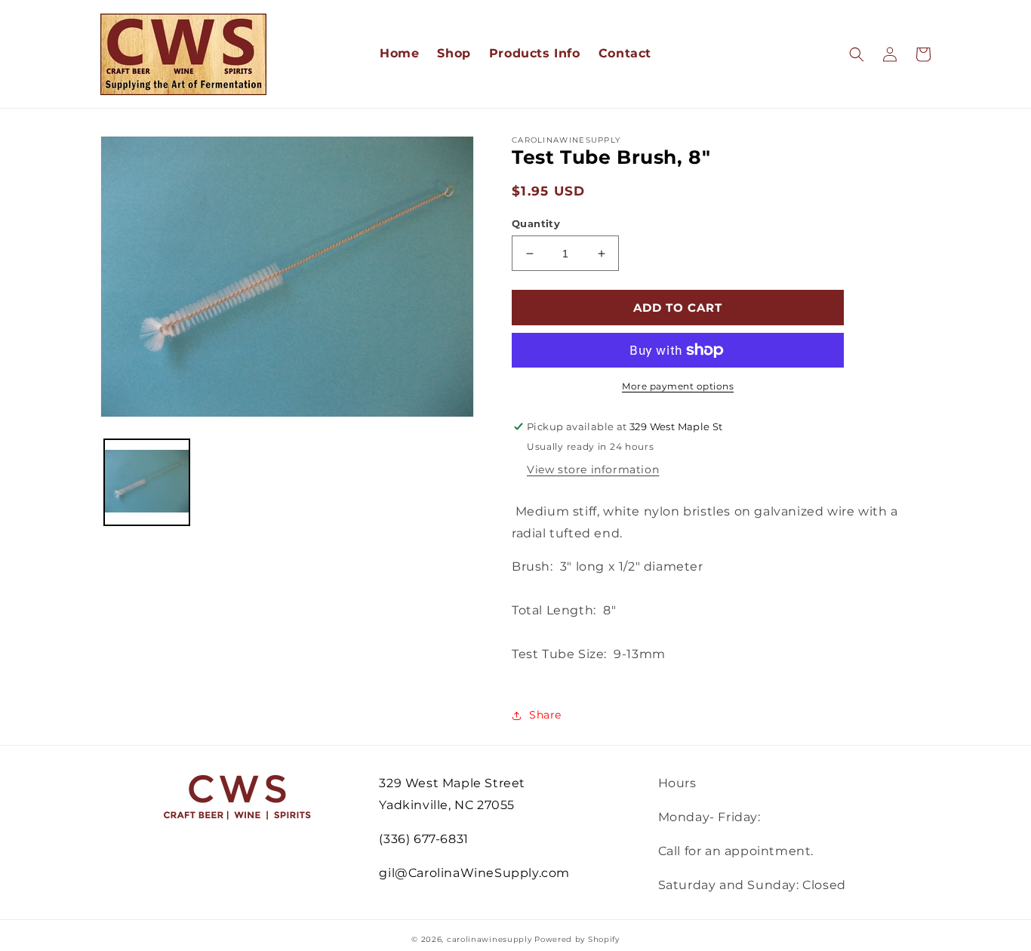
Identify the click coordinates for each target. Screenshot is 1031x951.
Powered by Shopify (577, 939)
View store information (593, 469)
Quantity (536, 223)
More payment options (678, 386)
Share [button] (545, 715)
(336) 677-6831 (423, 839)
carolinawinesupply (489, 939)
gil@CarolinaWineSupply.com (474, 873)
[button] (856, 54)
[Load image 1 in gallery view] (146, 482)
